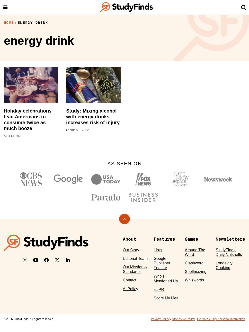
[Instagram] (25, 260)
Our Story (131, 250)
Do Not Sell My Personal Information (221, 319)
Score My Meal (166, 298)
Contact (129, 280)
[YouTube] (35, 260)
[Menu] (5, 7)
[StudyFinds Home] (126, 7)
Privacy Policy (160, 319)
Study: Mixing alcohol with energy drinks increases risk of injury (93, 116)
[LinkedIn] (67, 260)
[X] (57, 260)
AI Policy (130, 289)
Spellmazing (195, 272)
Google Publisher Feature (162, 263)
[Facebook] (46, 260)
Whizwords (194, 280)
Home (9, 23)
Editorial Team (135, 258)
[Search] (243, 7)
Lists (158, 250)
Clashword (194, 263)
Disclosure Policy (183, 319)
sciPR (159, 290)
